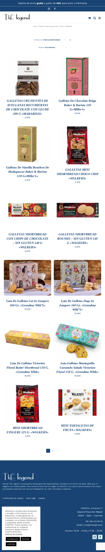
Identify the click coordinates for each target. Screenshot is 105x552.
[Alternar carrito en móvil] (89, 18)
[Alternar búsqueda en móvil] (94, 18)
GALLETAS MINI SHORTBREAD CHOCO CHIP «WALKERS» (77, 174)
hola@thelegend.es (92, 525)
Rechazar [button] (26, 539)
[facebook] (100, 537)
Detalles (12, 79)
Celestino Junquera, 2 (91, 508)
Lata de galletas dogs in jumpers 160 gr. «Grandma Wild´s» (77, 305)
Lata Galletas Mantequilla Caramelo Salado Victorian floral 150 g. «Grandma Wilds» (77, 367)
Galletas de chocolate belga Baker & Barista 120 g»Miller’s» (77, 105)
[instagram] (94, 537)
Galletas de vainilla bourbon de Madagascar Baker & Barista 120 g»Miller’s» (27, 172)
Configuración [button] (12, 539)
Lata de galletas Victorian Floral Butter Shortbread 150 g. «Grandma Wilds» (28, 367)
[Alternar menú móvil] (99, 18)
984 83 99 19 (96, 521)
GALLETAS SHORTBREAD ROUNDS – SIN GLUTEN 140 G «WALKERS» (77, 238)
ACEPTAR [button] (11, 544)
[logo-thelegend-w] (18, 474)
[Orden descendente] (70, 40)
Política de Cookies (13, 534)
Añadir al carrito (27, 74)
